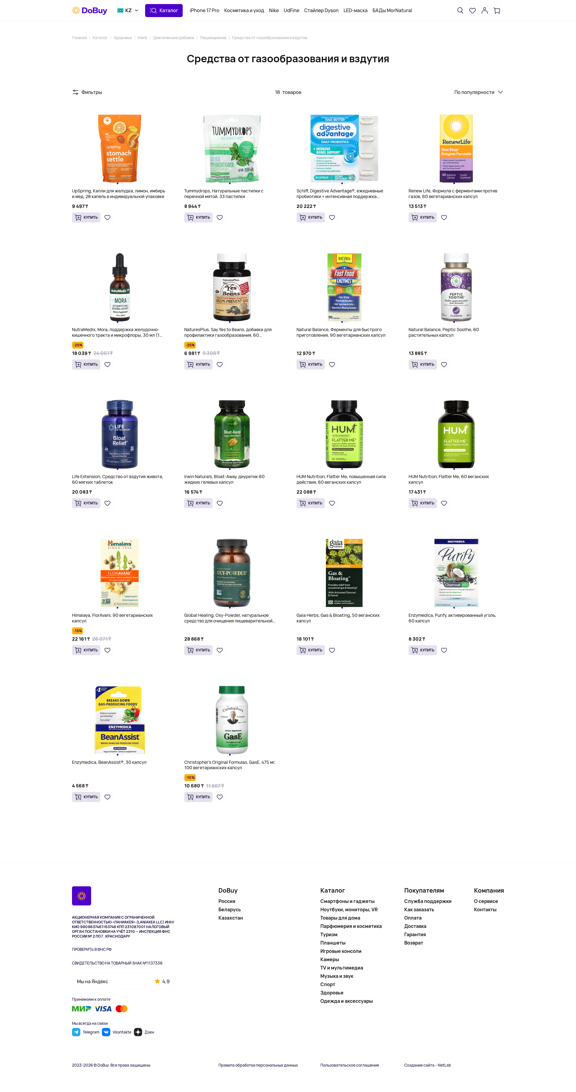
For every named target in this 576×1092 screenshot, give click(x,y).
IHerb (142, 37)
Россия (226, 901)
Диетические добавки (173, 37)
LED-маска (356, 10)
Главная (79, 37)
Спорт (327, 984)
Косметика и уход (244, 10)
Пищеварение (213, 37)
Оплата (413, 918)
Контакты (485, 909)
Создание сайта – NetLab (427, 1065)
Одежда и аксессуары (346, 1001)
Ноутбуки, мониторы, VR (349, 909)
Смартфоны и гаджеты (347, 901)
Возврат (413, 943)
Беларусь (229, 909)
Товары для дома (340, 918)
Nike (274, 10)
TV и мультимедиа (341, 968)
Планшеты (333, 943)
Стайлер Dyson (321, 10)
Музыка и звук (336, 976)
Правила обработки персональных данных (258, 1065)
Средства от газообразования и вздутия (269, 37)
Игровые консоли (341, 951)
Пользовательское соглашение (349, 1065)
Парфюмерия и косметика (351, 926)
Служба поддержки (428, 901)
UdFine (291, 10)
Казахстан (230, 918)
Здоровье (123, 37)
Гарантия (415, 934)
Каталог (100, 37)
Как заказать (419, 909)
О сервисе (486, 901)
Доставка (415, 926)
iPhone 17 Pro (204, 10)
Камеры (329, 959)
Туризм (329, 934)
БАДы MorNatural (392, 10)
